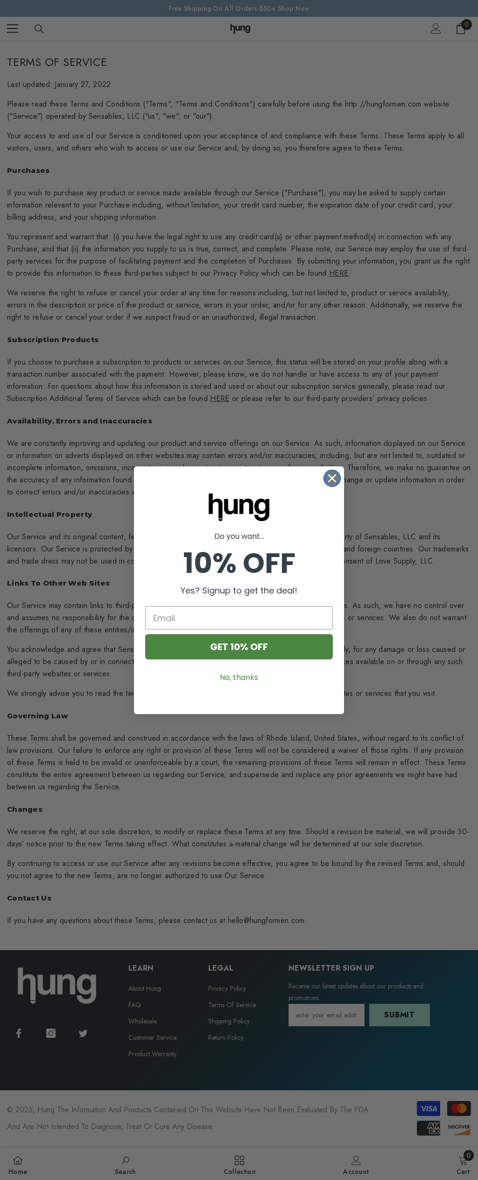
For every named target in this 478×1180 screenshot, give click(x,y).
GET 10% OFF (239, 646)
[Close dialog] (332, 478)
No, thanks (239, 677)
